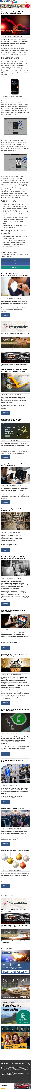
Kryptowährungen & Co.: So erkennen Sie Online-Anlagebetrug (14, 655)
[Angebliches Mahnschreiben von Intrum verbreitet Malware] (15, 621)
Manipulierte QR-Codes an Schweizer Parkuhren (12, 761)
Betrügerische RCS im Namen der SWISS (13, 808)
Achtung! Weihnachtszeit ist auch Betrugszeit (15, 850)
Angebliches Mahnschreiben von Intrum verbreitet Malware (13, 610)
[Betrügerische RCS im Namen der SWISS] (15, 818)
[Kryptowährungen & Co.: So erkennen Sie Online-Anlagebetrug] (15, 665)
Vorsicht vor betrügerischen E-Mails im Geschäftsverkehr (13, 509)
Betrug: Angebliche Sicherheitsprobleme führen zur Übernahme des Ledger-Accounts (14, 274)
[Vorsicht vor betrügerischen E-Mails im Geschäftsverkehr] (15, 521)
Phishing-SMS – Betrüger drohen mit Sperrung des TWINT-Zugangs (15, 710)
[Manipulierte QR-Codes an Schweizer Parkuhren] (15, 773)
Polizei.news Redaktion (15, 36)
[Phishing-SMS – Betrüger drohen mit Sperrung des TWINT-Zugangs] (15, 722)
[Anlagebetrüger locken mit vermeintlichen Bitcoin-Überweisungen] (15, 475)
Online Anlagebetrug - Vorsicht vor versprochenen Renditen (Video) (11, 420)
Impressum (4, 1063)
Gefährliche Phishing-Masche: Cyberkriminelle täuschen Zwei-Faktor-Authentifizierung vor (15, 557)
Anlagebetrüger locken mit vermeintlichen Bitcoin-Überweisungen (13, 464)
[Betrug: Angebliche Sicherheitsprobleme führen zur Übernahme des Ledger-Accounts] (15, 287)
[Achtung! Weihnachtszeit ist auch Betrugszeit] (15, 860)
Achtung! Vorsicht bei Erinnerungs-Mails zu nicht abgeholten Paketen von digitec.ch (14, 370)
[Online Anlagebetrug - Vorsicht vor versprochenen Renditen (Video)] (15, 431)
